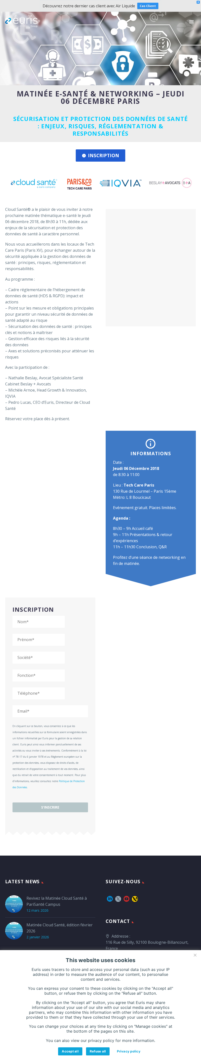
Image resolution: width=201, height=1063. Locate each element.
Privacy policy (128, 1051)
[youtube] (126, 899)
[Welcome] (135, 899)
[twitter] (118, 899)
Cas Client (148, 6)
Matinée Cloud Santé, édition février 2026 (59, 928)
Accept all (70, 1051)
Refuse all (98, 1051)
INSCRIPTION (100, 155)
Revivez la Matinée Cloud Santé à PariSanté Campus (56, 901)
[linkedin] (110, 899)
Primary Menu (191, 21)
